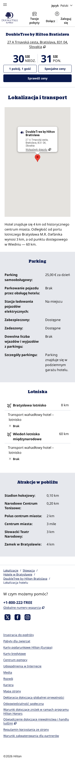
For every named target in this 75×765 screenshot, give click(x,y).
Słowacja (29, 570)
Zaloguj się (66, 21)
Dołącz (50, 21)
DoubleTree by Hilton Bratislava (25, 579)
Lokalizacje (10, 570)
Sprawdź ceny (50, 78)
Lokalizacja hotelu (15, 582)
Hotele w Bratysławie (17, 574)
